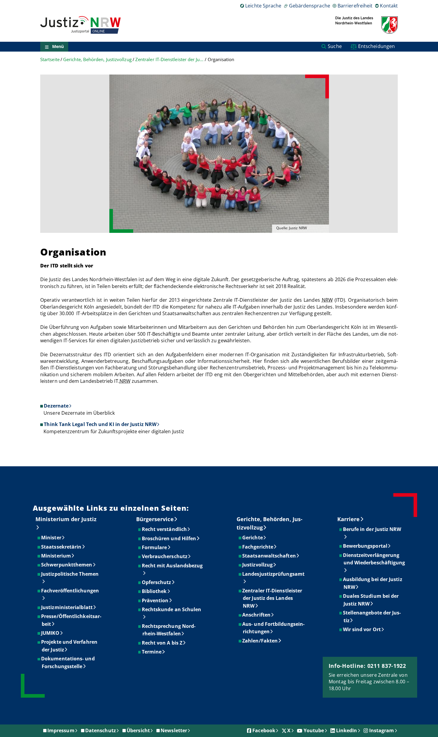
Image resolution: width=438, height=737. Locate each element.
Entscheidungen (376, 46)
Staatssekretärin (61, 547)
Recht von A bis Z (162, 643)
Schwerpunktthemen (67, 564)
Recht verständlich (164, 529)
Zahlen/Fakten (260, 640)
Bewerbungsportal (365, 546)
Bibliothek (154, 591)
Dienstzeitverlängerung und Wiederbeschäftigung (374, 559)
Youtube (314, 730)
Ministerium (56, 555)
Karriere (348, 519)
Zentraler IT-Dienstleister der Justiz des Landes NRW (169, 59)
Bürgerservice (155, 519)
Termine (152, 651)
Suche (334, 46)
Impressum (60, 730)
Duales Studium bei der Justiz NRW (371, 600)
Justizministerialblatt (67, 607)
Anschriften (257, 614)
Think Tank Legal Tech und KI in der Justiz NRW (100, 424)
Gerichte (253, 537)
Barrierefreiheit (355, 5)
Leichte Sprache (263, 5)
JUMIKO (50, 633)
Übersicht (138, 730)
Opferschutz (156, 582)
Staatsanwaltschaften (269, 555)
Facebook (263, 730)
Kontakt (389, 5)
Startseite (50, 59)
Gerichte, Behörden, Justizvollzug (97, 59)
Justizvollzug (258, 564)
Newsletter (174, 730)
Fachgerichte (258, 547)
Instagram (381, 730)
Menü (58, 46)
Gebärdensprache (309, 5)
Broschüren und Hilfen (169, 538)
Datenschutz (100, 730)
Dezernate (56, 405)
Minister (51, 537)
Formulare (154, 547)
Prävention (155, 600)
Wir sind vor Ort (362, 629)
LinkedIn (346, 730)
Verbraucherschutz (164, 556)
